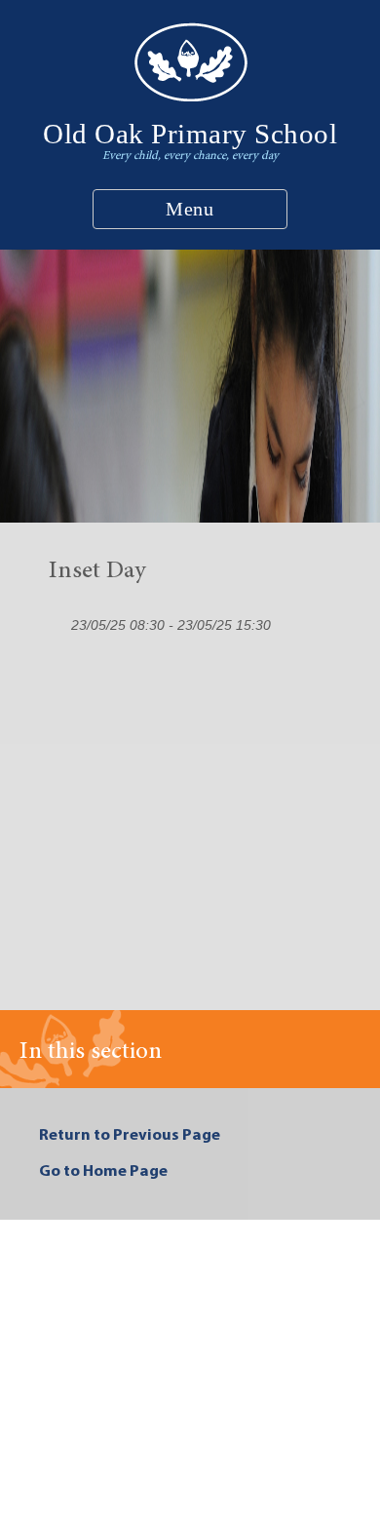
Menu (189, 208)
